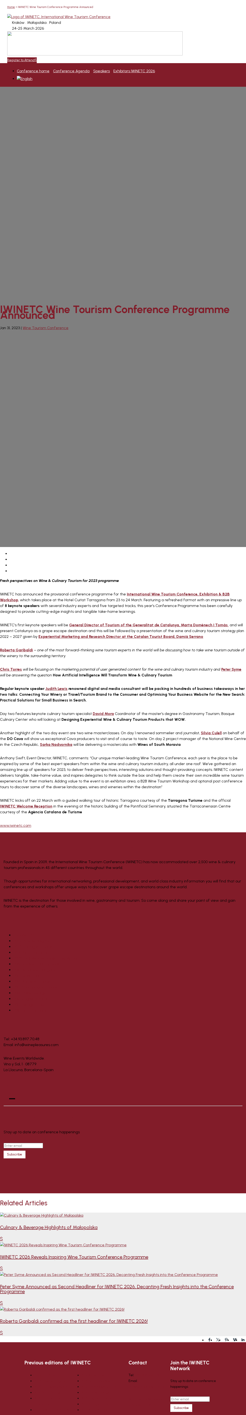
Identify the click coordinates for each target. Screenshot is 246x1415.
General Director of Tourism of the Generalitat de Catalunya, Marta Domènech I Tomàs (149, 625)
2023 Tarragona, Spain (33, 946)
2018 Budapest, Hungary (34, 970)
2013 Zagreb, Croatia (31, 998)
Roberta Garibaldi (16, 650)
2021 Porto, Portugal (30, 952)
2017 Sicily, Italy (26, 975)
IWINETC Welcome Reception (26, 806)
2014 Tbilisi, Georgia (30, 993)
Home (11, 7)
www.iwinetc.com (15, 825)
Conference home (33, 71)
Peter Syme (231, 669)
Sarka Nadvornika (56, 744)
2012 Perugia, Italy (28, 1004)
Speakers (101, 71)
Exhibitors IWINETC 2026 (134, 71)
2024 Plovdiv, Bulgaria (32, 941)
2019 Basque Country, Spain (37, 964)
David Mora (103, 713)
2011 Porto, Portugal (29, 1010)
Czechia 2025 (25, 935)
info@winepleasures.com (147, 1387)
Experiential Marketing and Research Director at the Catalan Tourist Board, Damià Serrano (120, 636)
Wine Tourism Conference (45, 328)
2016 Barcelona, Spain (32, 981)
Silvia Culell (211, 733)
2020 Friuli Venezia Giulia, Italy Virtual (45, 958)
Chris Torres (11, 669)
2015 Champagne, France (35, 987)
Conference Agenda (71, 71)
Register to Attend (21, 60)
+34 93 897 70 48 (147, 1375)
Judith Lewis (56, 688)
